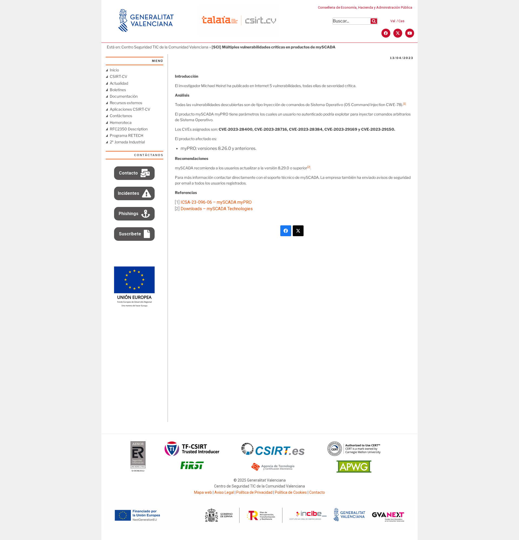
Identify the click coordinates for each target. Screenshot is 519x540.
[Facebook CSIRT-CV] (385, 33)
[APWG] (354, 471)
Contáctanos (121, 115)
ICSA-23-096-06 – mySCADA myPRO (216, 202)
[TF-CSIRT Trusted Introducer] (192, 454)
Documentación (124, 96)
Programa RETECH (126, 135)
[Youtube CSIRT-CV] (409, 33)
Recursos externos (126, 102)
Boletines (118, 89)
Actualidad (119, 83)
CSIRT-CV (118, 76)
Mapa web (203, 492)
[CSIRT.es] (273, 453)
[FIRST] (192, 471)
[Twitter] (298, 230)
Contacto (317, 492)
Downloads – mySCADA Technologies (217, 208)
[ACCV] (273, 469)
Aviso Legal (224, 492)
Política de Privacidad (254, 492)
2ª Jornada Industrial (127, 142)
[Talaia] (239, 34)
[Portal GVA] (146, 39)
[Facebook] (285, 230)
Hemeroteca (121, 122)
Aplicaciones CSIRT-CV (130, 109)
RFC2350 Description (129, 129)
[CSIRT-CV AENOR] (138, 471)
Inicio (114, 70)
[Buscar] (374, 21)
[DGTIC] (134, 305)
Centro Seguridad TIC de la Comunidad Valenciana (164, 47)
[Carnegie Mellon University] (354, 454)
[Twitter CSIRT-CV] (397, 33)
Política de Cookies (291, 492)
